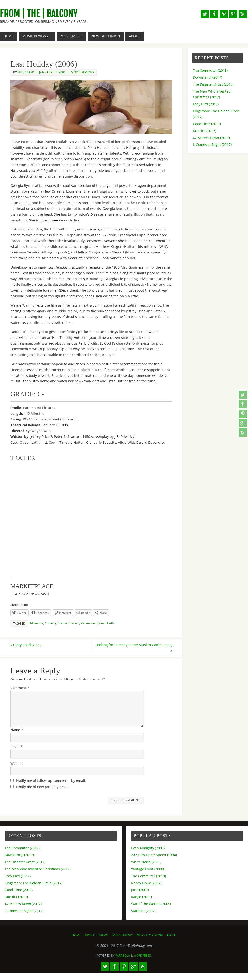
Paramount (88, 623)
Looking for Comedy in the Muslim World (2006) (133, 647)
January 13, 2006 (52, 72)
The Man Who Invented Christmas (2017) (37, 869)
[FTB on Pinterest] (243, 414)
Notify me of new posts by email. (42, 786)
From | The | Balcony (39, 13)
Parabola (122, 955)
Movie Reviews (82, 72)
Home (76, 935)
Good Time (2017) (207, 123)
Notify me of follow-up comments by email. (51, 780)
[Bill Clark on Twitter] (243, 395)
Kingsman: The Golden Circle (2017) (33, 883)
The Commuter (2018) (210, 70)
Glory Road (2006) (25, 644)
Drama (62, 623)
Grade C (73, 623)
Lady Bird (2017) (206, 104)
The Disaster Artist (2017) (213, 84)
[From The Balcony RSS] (243, 432)
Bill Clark (26, 72)
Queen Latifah (106, 623)
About (171, 935)
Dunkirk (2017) (204, 130)
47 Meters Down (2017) (211, 137)
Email (16, 746)
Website (16, 763)
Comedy (50, 623)
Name (16, 730)
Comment (19, 687)
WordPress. (143, 955)
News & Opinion (150, 935)
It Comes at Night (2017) (212, 144)
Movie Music (122, 935)
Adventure (36, 623)
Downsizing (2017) (207, 77)
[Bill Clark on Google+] (243, 423)
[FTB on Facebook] (243, 404)
